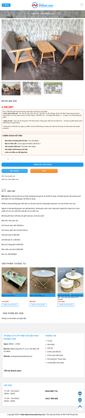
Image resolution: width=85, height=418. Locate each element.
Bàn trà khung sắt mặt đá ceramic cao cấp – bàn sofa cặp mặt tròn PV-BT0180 (70, 297)
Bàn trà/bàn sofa (47, 13)
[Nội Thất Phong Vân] (42, 5)
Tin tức (49, 341)
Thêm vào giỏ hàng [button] (10, 305)
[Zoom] (4, 78)
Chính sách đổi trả (54, 352)
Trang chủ (35, 13)
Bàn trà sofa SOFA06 (8, 295)
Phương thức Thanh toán (56, 359)
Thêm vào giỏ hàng (42, 164)
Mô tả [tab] (4, 191)
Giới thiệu (51, 344)
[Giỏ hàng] (81, 5)
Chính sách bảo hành (55, 355)
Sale (80, 396)
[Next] (79, 50)
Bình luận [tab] (11, 191)
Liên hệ (50, 348)
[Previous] (6, 50)
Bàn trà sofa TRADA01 (37, 295)
